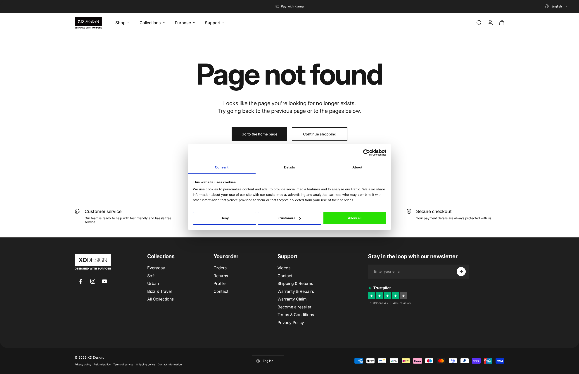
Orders (220, 267)
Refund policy (102, 364)
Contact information (170, 364)
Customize (286, 218)
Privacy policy (83, 364)
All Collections (160, 299)
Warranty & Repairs (296, 291)
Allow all (354, 218)
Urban (153, 283)
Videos (284, 267)
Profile (219, 283)
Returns (221, 275)
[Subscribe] (461, 271)
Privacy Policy (291, 322)
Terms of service (123, 364)
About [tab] (357, 167)
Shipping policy (145, 364)
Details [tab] (289, 167)
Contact (221, 291)
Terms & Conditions (296, 314)
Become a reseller (294, 307)
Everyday (156, 267)
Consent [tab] (221, 167)
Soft (151, 275)
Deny (225, 218)
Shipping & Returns (295, 283)
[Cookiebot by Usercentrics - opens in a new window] (366, 152)
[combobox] (556, 6)
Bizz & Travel (159, 291)
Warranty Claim (292, 299)
